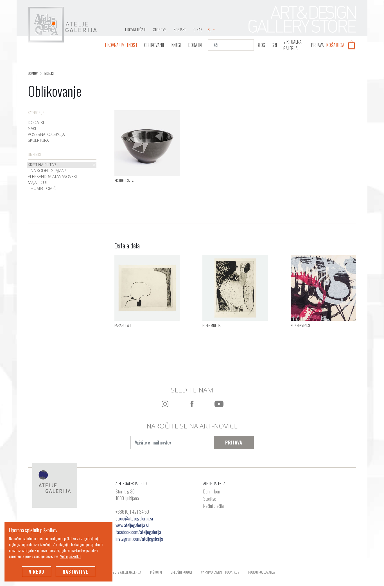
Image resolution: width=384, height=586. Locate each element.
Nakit (33, 128)
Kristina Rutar (42, 164)
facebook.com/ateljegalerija (138, 532)
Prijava (233, 442)
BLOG (261, 45)
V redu (36, 571)
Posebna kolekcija (46, 134)
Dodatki (195, 45)
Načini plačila (213, 506)
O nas (197, 29)
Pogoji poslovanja (261, 572)
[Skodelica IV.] (147, 142)
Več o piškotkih (70, 556)
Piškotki (156, 572)
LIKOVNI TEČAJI (135, 29)
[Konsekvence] (323, 287)
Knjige (176, 45)
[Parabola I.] (147, 287)
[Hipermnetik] (235, 287)
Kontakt (180, 29)
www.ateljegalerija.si (132, 525)
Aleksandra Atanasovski (52, 176)
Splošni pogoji (181, 572)
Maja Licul (38, 182)
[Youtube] (218, 403)
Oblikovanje (154, 45)
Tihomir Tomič (42, 188)
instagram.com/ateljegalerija (139, 538)
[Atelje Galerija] (62, 25)
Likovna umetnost (121, 45)
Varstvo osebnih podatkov (220, 572)
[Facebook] (192, 403)
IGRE (274, 45)
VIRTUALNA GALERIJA (292, 45)
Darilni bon (211, 491)
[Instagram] (165, 403)
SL (209, 29)
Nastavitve (75, 571)
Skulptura (38, 140)
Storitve (159, 29)
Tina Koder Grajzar (47, 170)
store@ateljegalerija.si (134, 518)
